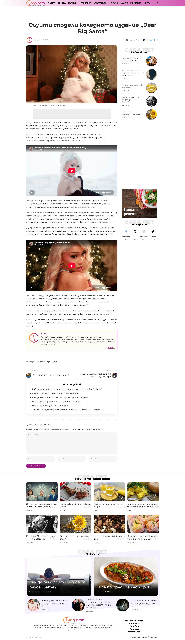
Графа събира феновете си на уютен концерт (56, 401)
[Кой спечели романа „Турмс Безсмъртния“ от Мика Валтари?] (151, 74)
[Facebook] (126, 234)
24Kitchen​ (99, 592)
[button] (157, 3)
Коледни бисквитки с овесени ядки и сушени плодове (60, 397)
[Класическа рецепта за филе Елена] (75, 491)
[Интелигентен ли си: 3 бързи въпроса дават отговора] (42, 491)
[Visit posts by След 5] (29, 40)
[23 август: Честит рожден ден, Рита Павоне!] (151, 101)
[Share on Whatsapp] (147, 40)
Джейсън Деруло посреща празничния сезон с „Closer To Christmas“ (66, 410)
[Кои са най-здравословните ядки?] (109, 524)
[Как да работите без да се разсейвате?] (59, 576)
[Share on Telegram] (154, 40)
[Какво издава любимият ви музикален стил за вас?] (33, 605)
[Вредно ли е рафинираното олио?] (151, 114)
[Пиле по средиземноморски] (126, 576)
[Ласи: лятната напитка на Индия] (151, 87)
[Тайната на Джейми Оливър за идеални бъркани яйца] (143, 491)
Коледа (47, 362)
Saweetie (40, 362)
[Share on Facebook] (140, 40)
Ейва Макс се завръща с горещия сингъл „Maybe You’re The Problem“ (67, 389)
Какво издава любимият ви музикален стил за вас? (54, 603)
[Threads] (152, 234)
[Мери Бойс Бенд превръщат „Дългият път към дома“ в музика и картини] (78, 605)
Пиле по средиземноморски (124, 587)
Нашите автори (134, 620)
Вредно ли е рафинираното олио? (131, 113)
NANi (104, 302)
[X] (135, 234)
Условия (134, 626)
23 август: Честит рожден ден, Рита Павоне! (130, 99)
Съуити (54, 362)
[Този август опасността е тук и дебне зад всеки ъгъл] (122, 605)
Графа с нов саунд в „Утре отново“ (50, 405)
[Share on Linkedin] (150, 40)
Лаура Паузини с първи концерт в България (55, 393)
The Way (82, 302)
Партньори (134, 632)
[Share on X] (144, 40)
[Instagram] (144, 234)
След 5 (36, 40)
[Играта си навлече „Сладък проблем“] (151, 61)
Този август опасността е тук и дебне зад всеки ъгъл (144, 603)
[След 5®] (35, 3)
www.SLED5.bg (109, 348)
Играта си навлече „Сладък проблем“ (130, 59)
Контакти (134, 623)
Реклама (134, 629)
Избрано (92, 553)
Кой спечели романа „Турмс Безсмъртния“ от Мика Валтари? (133, 72)
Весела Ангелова (35, 592)
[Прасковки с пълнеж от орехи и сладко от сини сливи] (143, 524)
